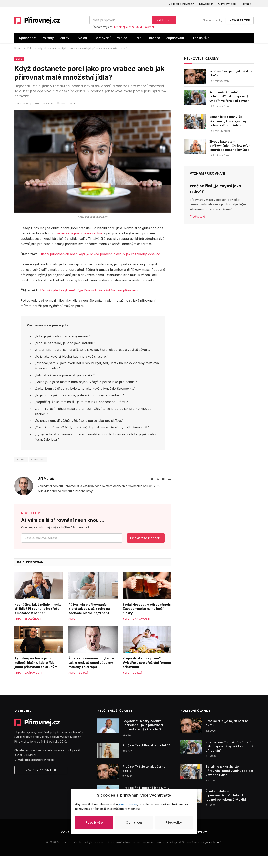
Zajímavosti (175, 38)
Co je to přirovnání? (181, 3)
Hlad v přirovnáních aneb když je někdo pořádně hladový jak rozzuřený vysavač (99, 254)
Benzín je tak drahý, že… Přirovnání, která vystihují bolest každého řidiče (228, 121)
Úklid (139, 27)
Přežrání (149, 27)
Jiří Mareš (46, 479)
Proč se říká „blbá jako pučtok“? (146, 745)
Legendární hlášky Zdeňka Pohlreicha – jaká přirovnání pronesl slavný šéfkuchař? (142, 725)
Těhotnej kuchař (124, 27)
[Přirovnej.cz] (37, 20)
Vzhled (122, 38)
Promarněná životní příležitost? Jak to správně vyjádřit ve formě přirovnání (229, 97)
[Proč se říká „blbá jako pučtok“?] (108, 750)
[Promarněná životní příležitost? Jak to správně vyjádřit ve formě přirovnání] (195, 97)
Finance (154, 38)
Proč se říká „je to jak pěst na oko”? (230, 73)
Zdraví (65, 38)
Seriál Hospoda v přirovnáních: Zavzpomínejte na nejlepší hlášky (147, 609)
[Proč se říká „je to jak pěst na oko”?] (195, 76)
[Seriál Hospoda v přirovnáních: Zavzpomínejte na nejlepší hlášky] (147, 585)
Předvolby (174, 822)
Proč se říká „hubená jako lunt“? (146, 788)
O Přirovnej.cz (227, 3)
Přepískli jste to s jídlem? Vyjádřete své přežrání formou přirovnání (88, 290)
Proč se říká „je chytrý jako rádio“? (215, 189)
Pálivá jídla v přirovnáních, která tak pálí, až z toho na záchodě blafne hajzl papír (89, 609)
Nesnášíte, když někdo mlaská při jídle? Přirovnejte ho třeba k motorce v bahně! (38, 609)
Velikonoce (38, 459)
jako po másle (128, 804)
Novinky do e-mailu (41, 770)
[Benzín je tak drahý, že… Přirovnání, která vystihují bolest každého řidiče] (195, 121)
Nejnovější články (201, 58)
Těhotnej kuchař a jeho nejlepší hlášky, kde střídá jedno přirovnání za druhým (35, 662)
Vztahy (48, 38)
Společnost (28, 38)
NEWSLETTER (30, 513)
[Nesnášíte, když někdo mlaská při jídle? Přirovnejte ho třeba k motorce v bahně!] (38, 585)
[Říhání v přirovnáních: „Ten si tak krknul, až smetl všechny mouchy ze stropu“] (93, 639)
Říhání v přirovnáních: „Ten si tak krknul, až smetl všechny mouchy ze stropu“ (91, 662)
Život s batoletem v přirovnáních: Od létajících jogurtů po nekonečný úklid (229, 146)
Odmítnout (134, 822)
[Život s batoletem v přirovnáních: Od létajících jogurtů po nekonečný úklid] (195, 146)
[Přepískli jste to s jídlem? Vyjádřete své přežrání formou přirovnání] (147, 639)
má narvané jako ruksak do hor (78, 233)
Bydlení (82, 38)
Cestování (102, 38)
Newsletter (206, 3)
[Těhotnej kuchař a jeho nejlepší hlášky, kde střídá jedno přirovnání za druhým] (38, 639)
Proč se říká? (201, 38)
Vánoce (21, 459)
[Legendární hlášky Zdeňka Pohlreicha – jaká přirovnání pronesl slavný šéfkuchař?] (108, 725)
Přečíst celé (197, 216)
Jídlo (137, 38)
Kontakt (246, 3)
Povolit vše (94, 822)
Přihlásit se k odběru (145, 538)
